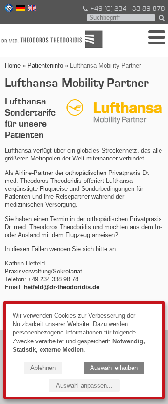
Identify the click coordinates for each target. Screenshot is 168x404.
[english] (31, 9)
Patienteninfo (45, 65)
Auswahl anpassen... (84, 385)
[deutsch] (19, 9)
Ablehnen (43, 367)
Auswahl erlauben (114, 367)
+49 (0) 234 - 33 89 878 (127, 9)
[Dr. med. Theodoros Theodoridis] (53, 39)
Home (13, 65)
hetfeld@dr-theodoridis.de (61, 287)
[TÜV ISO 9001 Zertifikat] (8, 9)
